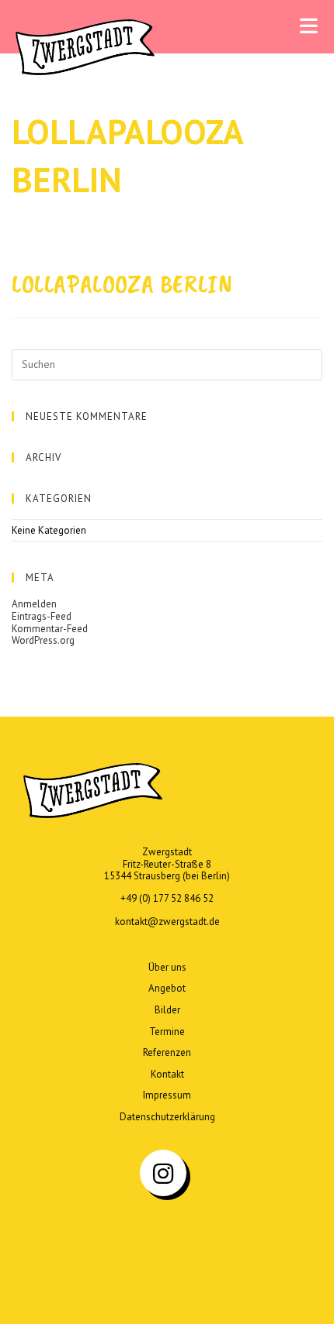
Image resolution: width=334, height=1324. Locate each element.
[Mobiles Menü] (309, 27)
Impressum (167, 1095)
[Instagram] (163, 1173)
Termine (167, 1031)
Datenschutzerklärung (167, 1116)
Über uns (167, 967)
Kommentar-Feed (50, 628)
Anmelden (34, 603)
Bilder (167, 1009)
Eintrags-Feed (41, 616)
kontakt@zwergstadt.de (167, 921)
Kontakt (167, 1074)
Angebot (167, 988)
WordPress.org (43, 640)
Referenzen (167, 1052)
